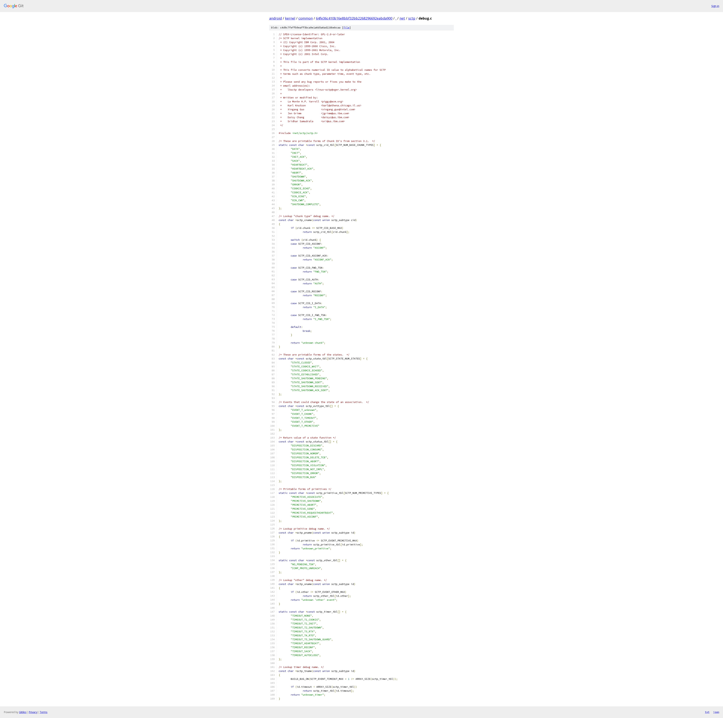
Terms (43, 712)
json (716, 712)
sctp (411, 18)
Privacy (33, 712)
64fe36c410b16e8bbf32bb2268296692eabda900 (354, 18)
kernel (290, 18)
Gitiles (22, 712)
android (275, 18)
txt (707, 712)
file (346, 27)
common (305, 18)
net (402, 18)
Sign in (715, 6)
